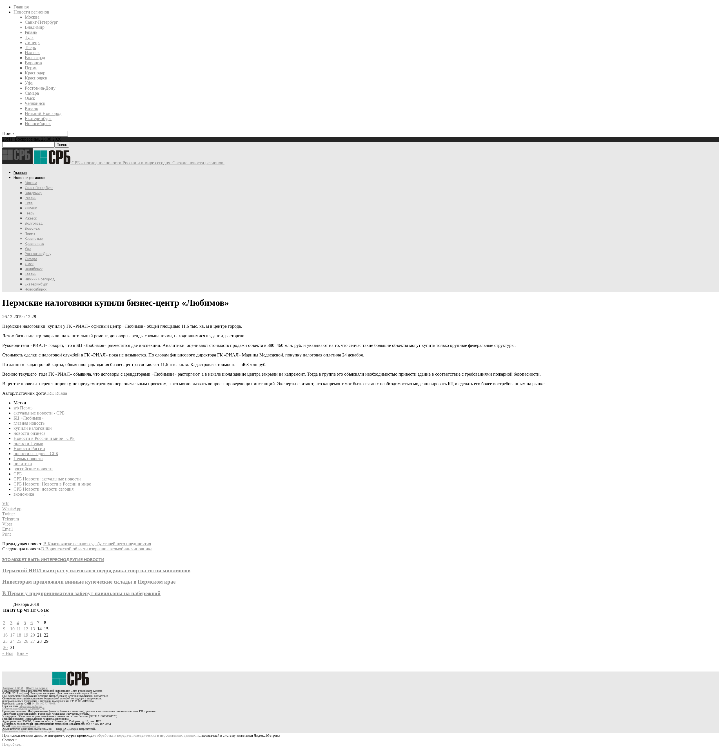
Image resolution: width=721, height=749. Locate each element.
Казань (31, 108)
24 (12, 641)
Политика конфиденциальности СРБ (23, 708)
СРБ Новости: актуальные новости (47, 479)
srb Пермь (23, 407)
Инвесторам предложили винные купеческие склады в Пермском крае (88, 582)
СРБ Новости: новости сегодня (44, 489)
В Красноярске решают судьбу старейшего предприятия (97, 543)
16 (5, 635)
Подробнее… (13, 744)
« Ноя (7, 653)
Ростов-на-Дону (40, 88)
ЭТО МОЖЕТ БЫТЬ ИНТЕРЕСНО (34, 559)
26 (26, 641)
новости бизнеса (29, 433)
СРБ (18, 473)
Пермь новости (28, 458)
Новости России (29, 448)
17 (12, 635)
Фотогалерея (37, 688)
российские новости (33, 468)
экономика (24, 494)
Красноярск (36, 78)
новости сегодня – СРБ (36, 453)
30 (5, 647)
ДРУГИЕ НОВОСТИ (85, 559)
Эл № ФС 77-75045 (43, 703)
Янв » (22, 653)
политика (23, 463)
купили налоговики (33, 428)
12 (26, 628)
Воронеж (33, 62)
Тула (29, 37)
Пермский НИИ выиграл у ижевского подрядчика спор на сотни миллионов (96, 570)
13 (32, 628)
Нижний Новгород (43, 113)
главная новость (29, 423)
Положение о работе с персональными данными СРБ (33, 731)
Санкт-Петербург (41, 22)
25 (19, 641)
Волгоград (35, 57)
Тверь (30, 47)
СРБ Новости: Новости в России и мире (52, 484)
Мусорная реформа (30, 706)
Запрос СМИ (12, 688)
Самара (32, 93)
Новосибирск (38, 123)
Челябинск (35, 103)
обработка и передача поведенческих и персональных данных (146, 735)
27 (32, 641)
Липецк (32, 42)
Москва (32, 17)
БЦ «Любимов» (29, 418)
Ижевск (32, 52)
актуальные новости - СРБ (39, 413)
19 (26, 635)
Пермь (31, 67)
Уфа (29, 83)
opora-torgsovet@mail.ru (26, 726)
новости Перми (28, 443)
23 (5, 641)
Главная (21, 7)
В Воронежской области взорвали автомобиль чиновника (96, 548)
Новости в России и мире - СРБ (44, 438)
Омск (30, 98)
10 (12, 628)
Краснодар (35, 72)
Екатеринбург (38, 118)
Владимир (34, 27)
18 (19, 635)
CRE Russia (56, 393)
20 (32, 635)
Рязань (31, 32)
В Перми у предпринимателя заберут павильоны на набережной (81, 593)
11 (19, 628)
